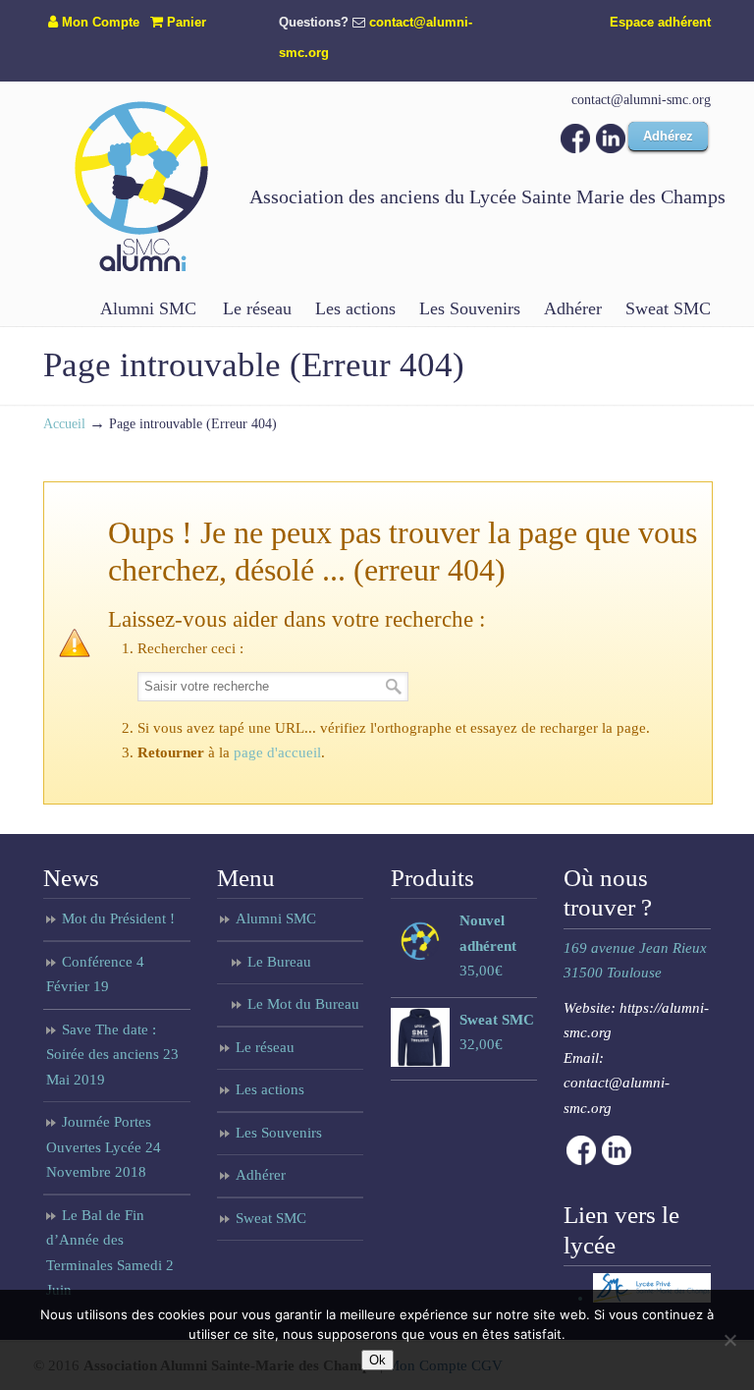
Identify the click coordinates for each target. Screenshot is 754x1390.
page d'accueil (277, 752)
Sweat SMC (271, 1218)
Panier (184, 22)
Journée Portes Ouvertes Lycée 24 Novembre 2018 (103, 1147)
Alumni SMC (276, 918)
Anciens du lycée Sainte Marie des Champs (141, 185)
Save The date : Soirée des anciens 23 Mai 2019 (112, 1054)
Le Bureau (279, 962)
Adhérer (261, 1175)
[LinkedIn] (610, 148)
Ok (377, 1360)
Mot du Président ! (118, 918)
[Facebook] (575, 148)
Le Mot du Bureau (303, 1004)
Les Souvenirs (279, 1132)
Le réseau (265, 1047)
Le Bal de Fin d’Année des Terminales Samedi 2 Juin (110, 1253)
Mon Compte (98, 22)
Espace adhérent (660, 22)
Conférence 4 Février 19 (95, 974)
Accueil (64, 424)
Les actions (270, 1089)
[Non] (729, 1340)
